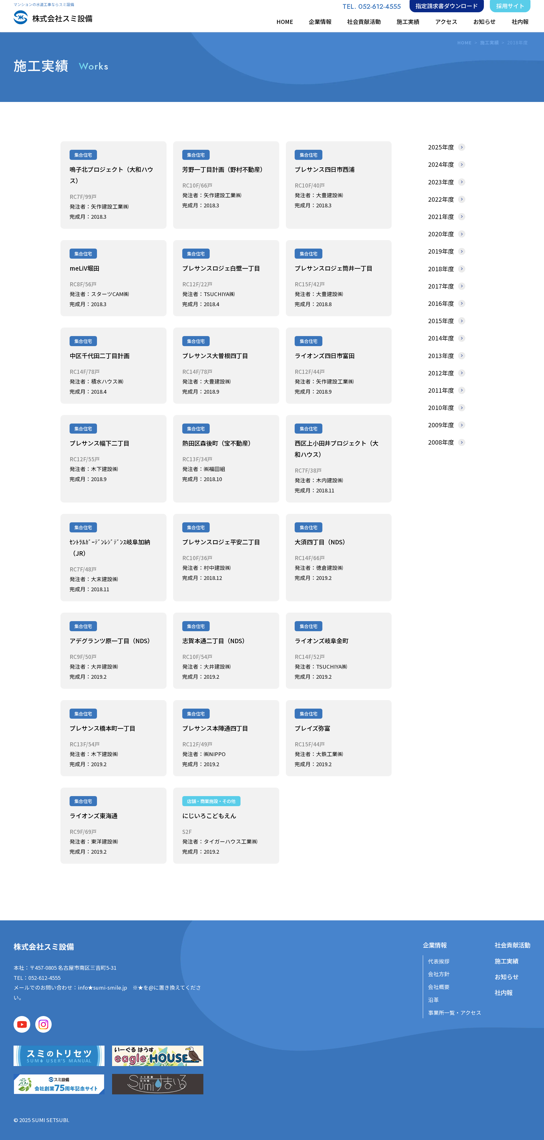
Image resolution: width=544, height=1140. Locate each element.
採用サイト (510, 6)
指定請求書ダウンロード (447, 6)
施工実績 (408, 21)
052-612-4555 (44, 977)
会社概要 (439, 987)
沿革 (433, 999)
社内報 (520, 21)
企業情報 (320, 21)
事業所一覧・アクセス (454, 1012)
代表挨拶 (439, 961)
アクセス (446, 21)
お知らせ (484, 21)
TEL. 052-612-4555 (372, 6)
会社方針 (439, 974)
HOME (284, 21)
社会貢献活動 (364, 21)
